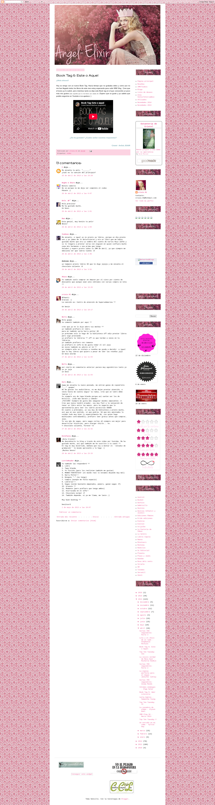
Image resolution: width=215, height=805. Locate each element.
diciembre (145, 602)
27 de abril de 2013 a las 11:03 (77, 357)
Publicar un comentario (70, 512)
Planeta (140, 553)
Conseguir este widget (82, 774)
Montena (140, 545)
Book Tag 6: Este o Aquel (147, 648)
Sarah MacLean (143, 154)
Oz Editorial (143, 550)
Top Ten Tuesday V (147, 719)
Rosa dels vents (144, 561)
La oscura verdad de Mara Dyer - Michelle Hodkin (147, 659)
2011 (140, 744)
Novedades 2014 (144, 102)
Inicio (96, 517)
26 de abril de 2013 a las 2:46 (77, 254)
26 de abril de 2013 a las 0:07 (77, 193)
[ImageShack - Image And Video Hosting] (136, 218)
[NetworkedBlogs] (146, 260)
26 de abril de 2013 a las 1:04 (77, 227)
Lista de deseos (144, 92)
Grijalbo (141, 527)
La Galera (141, 534)
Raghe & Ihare (68, 183)
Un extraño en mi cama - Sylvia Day (147, 725)
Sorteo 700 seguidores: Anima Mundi (145, 682)
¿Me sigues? (146, 263)
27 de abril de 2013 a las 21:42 (77, 429)
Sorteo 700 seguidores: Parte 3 (145, 633)
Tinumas (140, 570)
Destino (140, 508)
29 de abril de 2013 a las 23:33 (77, 453)
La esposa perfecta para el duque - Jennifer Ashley (147, 674)
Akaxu (64, 277)
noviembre (145, 605)
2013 (140, 599)
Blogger (124, 799)
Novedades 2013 (144, 105)
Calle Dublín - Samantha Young (147, 698)
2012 (140, 741)
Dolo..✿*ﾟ (66, 201)
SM (138, 567)
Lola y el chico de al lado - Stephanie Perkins (146, 641)
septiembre (145, 612)
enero (143, 737)
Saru (64, 382)
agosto (143, 615)
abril (143, 628)
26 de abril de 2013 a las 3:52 (77, 269)
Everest (140, 524)
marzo (143, 731)
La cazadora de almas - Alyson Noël (147, 709)
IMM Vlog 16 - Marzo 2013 (145, 715)
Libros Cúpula (143, 537)
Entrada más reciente (67, 517)
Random (140, 559)
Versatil (141, 572)
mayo (142, 625)
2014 (140, 596)
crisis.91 (66, 294)
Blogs (139, 90)
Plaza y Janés (143, 556)
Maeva (139, 540)
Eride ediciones (144, 518)
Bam (63, 219)
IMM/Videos (142, 87)
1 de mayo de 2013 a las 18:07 (76, 507)
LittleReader (68, 461)
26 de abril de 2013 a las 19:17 (77, 310)
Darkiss (140, 503)
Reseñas (140, 84)
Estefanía (66, 436)
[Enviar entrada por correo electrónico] (90, 151)
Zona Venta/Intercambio (145, 96)
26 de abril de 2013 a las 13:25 (77, 287)
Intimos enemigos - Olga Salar (147, 688)
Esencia (140, 521)
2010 (140, 748)
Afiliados (141, 100)
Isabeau (65, 234)
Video (69, 153)
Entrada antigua (122, 517)
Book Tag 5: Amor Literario (147, 693)
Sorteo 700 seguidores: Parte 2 (145, 666)
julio (143, 618)
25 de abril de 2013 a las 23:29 (77, 176)
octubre (144, 609)
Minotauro (141, 542)
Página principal (145, 81)
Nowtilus (141, 548)
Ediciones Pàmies (145, 516)
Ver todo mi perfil (144, 201)
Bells (64, 317)
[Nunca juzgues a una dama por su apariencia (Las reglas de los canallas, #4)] (149, 148)
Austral (140, 497)
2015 (140, 593)
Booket (140, 500)
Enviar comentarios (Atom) (83, 521)
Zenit (139, 575)
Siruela (140, 564)
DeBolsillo (142, 505)
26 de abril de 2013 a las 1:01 (77, 211)
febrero (144, 734)
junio (143, 622)
